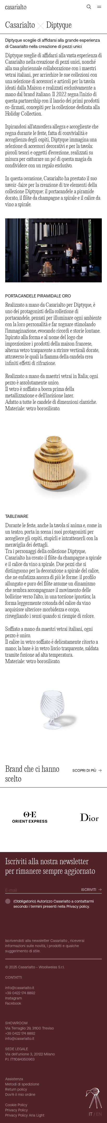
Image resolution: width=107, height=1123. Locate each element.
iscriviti (88, 890)
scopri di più (84, 770)
